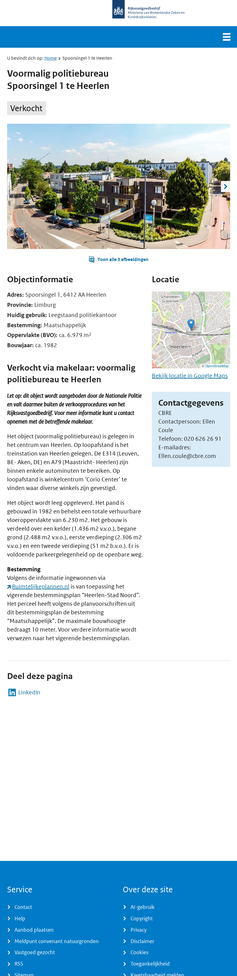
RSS (19, 963)
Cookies (139, 952)
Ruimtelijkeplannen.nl (40, 586)
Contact (23, 907)
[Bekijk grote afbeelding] (118, 186)
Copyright (142, 918)
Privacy (139, 929)
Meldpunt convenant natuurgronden (57, 941)
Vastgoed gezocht (35, 952)
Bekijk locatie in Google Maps (190, 375)
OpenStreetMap (217, 365)
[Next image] (225, 186)
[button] (118, 259)
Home (50, 58)
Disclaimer (142, 941)
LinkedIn (29, 692)
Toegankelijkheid (150, 963)
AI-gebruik (143, 907)
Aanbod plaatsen (34, 929)
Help (20, 918)
